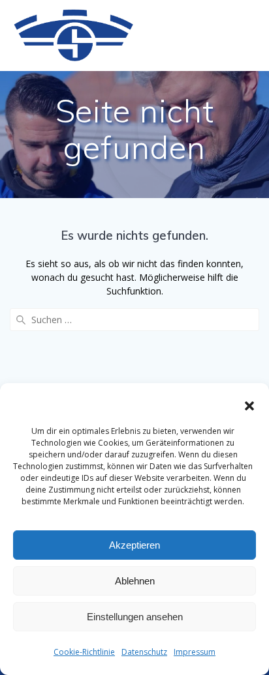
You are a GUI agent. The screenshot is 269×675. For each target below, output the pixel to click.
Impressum (194, 651)
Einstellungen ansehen (135, 616)
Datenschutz (144, 651)
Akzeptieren (134, 545)
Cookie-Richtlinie (84, 651)
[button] (249, 405)
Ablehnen (135, 580)
